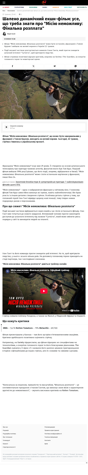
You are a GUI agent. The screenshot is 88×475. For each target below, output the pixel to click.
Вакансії (5, 444)
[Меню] (4, 3)
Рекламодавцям (50, 427)
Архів (46, 444)
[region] (44, 470)
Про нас (5, 427)
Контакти (47, 440)
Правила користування (52, 430)
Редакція (6, 430)
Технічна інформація (51, 437)
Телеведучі (6, 440)
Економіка (33, 7)
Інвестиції (68, 7)
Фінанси (55, 7)
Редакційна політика (9, 434)
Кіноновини (11, 10)
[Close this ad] (86, 462)
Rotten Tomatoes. (70, 390)
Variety (20, 342)
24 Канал (6, 7)
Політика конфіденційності (53, 434)
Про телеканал (7, 437)
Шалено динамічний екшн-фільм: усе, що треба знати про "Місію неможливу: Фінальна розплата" (48, 10)
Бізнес (44, 7)
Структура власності (9, 447)
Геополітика (19, 7)
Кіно (4, 10)
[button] (12, 66)
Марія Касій (11, 34)
